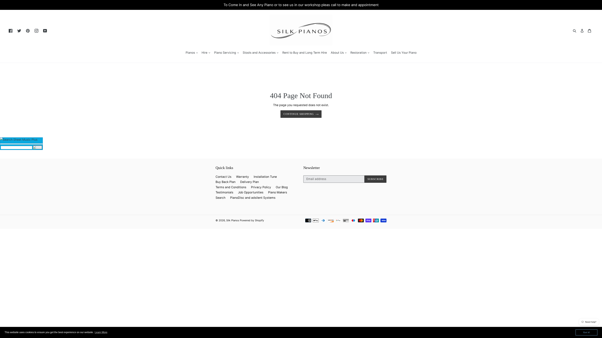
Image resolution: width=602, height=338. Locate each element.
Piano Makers (277, 192)
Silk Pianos (232, 220)
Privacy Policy (261, 187)
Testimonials (224, 192)
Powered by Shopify (252, 220)
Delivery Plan (249, 182)
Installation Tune (265, 177)
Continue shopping (298, 114)
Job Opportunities (250, 192)
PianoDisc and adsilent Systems (252, 198)
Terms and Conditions (231, 187)
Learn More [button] (101, 332)
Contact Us (223, 177)
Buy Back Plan (225, 182)
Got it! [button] (586, 332)
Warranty (242, 177)
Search (220, 198)
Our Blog (282, 187)
